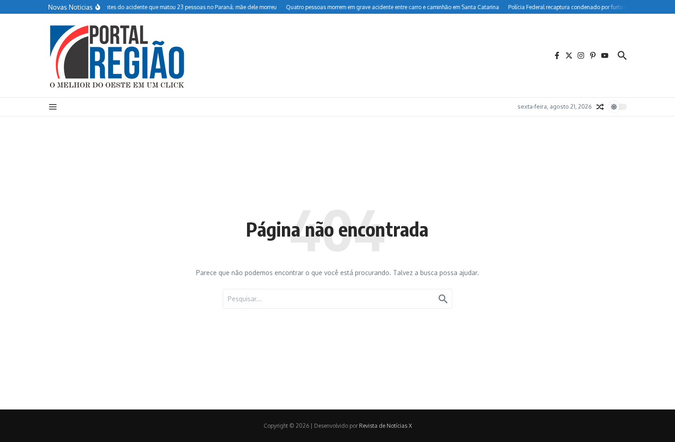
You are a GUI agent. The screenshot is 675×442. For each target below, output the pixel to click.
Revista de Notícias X (385, 425)
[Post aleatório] (600, 106)
